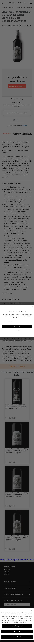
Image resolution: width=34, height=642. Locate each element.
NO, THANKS (17, 330)
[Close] (31, 610)
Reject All (17, 631)
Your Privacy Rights (17, 626)
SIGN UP (17, 326)
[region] (17, 624)
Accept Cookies (17, 637)
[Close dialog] (32, 306)
